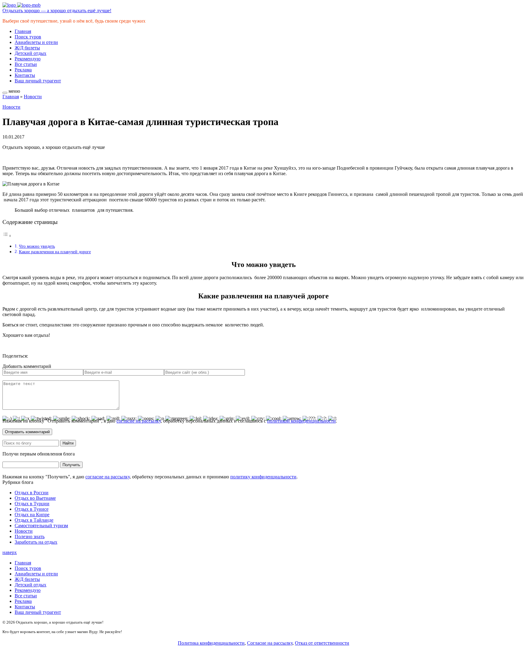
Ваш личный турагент (38, 80)
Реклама (23, 69)
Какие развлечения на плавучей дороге (55, 251)
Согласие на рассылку (269, 643)
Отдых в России (31, 492)
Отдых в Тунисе (31, 509)
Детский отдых (30, 53)
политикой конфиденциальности (301, 420)
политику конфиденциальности (263, 476)
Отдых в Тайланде (34, 520)
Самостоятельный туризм (41, 525)
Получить (71, 465)
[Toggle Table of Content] (7, 235)
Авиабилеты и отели (36, 42)
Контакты (25, 75)
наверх (9, 552)
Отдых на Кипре (32, 514)
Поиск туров (28, 36)
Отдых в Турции (32, 503)
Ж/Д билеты (27, 47)
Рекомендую (28, 58)
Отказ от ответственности (322, 643)
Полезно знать (30, 536)
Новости (33, 96)
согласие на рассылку (139, 420)
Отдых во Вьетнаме (35, 498)
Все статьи (26, 64)
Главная (23, 31)
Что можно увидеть (37, 246)
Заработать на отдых (36, 542)
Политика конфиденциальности (211, 643)
